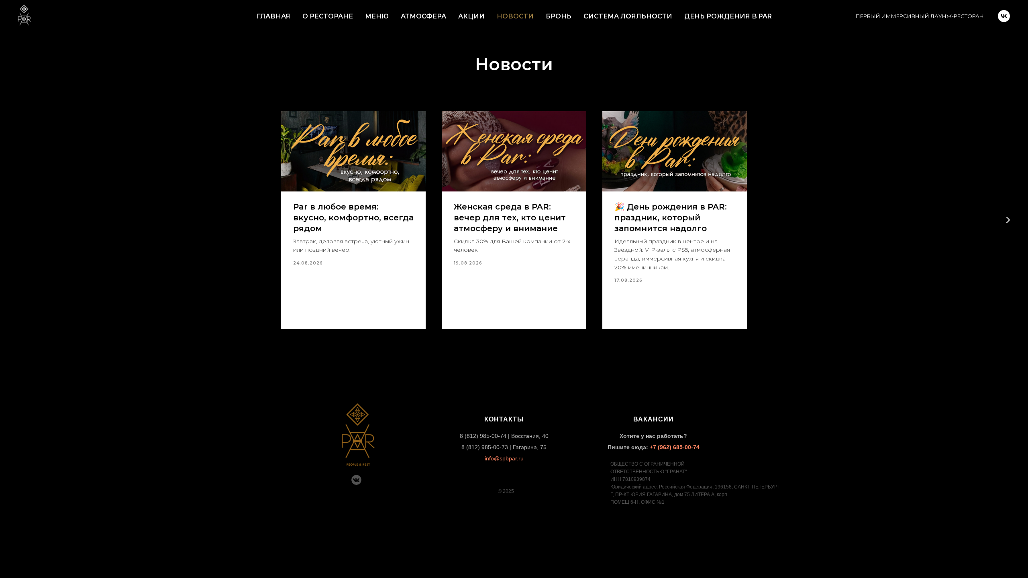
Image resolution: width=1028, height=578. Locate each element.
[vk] (1004, 16)
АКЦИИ (471, 16)
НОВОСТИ (515, 16)
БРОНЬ (558, 16)
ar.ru (518, 458)
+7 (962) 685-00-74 (675, 447)
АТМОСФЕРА (423, 16)
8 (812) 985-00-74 (483, 436)
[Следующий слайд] (1008, 220)
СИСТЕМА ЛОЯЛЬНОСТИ (627, 16)
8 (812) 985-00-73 (484, 447)
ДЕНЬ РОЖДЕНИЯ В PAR (728, 16)
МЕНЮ (377, 16)
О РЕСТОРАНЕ (327, 16)
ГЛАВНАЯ (273, 16)
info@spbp (498, 458)
